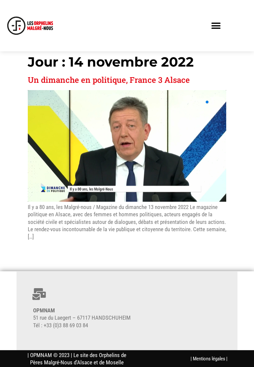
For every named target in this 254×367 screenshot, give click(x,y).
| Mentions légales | (209, 359)
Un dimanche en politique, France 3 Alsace (109, 80)
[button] (215, 25)
